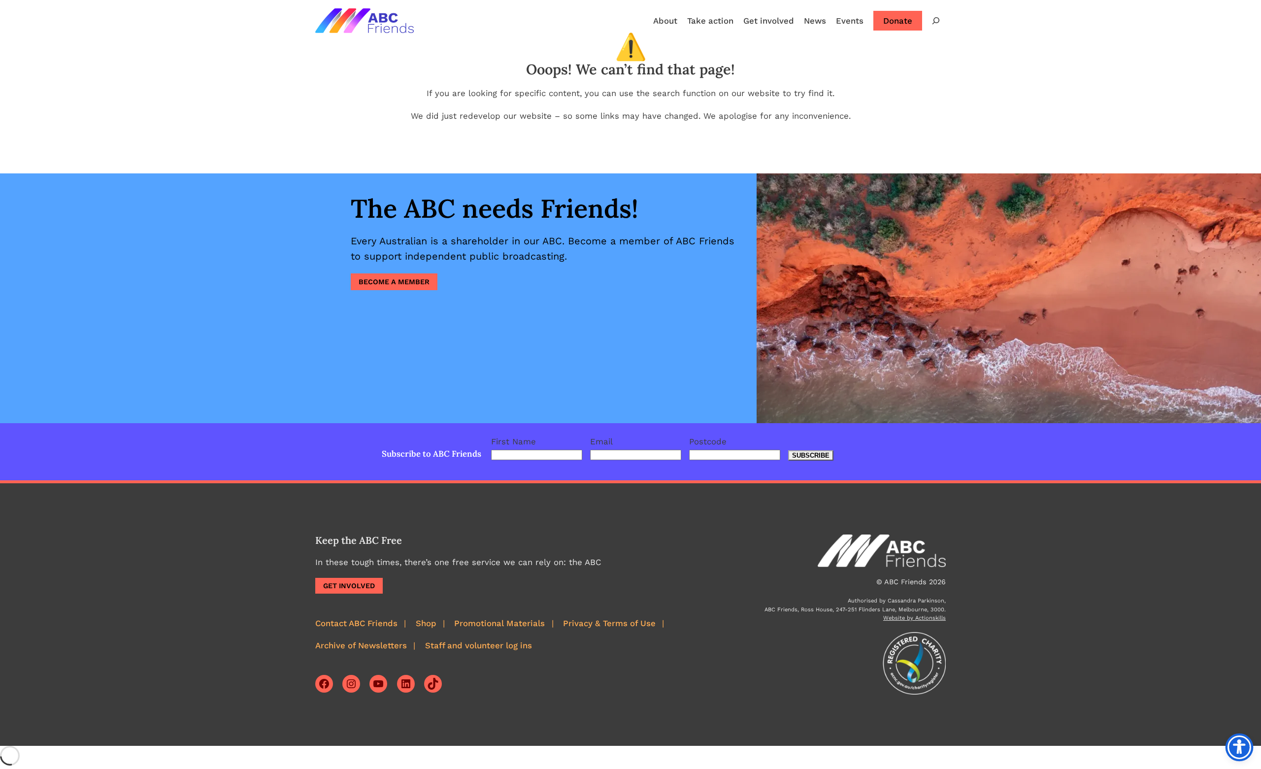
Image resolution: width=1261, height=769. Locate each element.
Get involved (768, 21)
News (815, 21)
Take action (710, 21)
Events (849, 21)
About (665, 21)
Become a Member (394, 282)
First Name (513, 441)
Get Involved (349, 586)
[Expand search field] (936, 20)
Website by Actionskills (914, 618)
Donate (897, 21)
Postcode (708, 441)
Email (601, 441)
